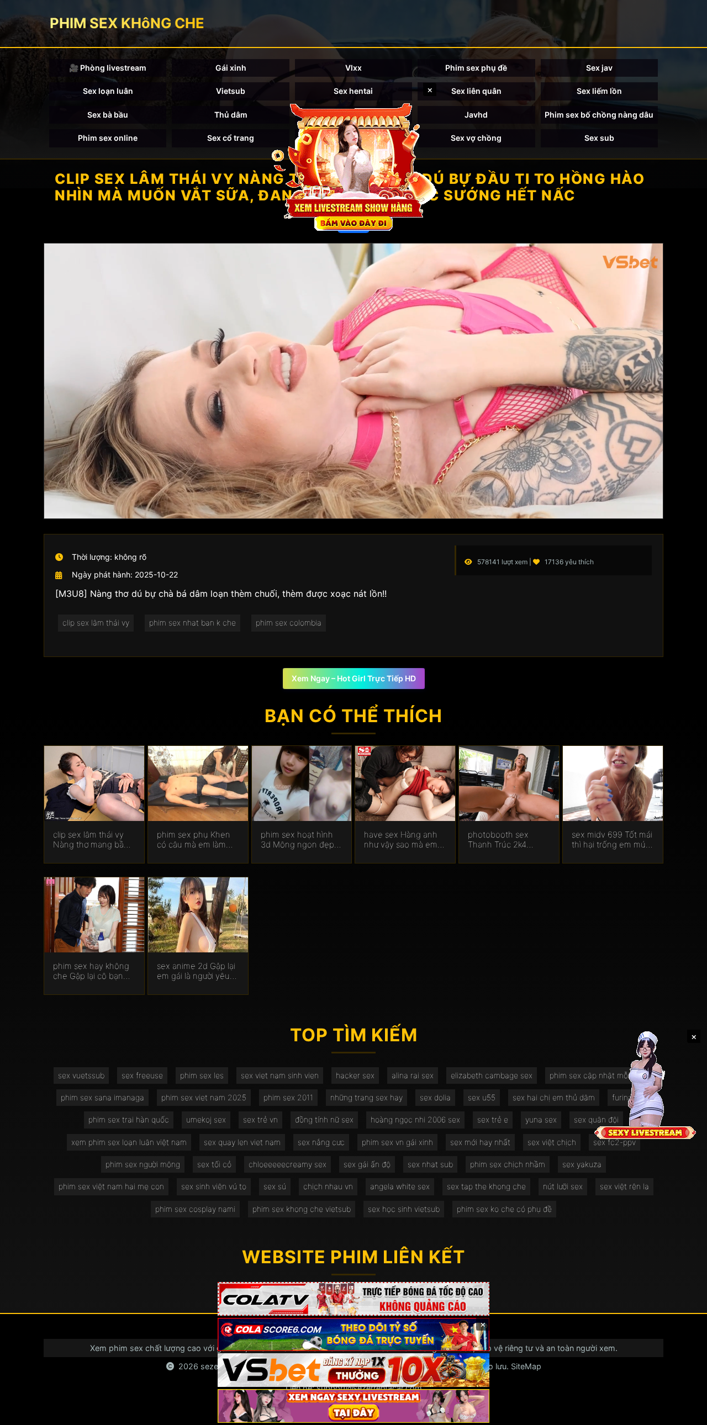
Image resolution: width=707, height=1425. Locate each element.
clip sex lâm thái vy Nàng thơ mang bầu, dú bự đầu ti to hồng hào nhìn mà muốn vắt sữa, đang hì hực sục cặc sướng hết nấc (92, 840)
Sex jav (599, 67)
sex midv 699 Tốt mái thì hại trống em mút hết (612, 840)
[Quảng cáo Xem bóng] (353, 1299)
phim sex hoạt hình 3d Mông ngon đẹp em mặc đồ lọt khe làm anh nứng (297, 840)
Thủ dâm (230, 114)
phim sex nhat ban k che (192, 622)
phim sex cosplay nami (195, 1209)
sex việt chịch (551, 1142)
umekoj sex (206, 1119)
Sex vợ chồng (476, 137)
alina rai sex (413, 1075)
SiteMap (526, 1366)
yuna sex (541, 1119)
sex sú (274, 1186)
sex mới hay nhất (480, 1142)
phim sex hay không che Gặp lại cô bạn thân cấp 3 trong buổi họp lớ (94, 971)
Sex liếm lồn (599, 91)
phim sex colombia (288, 622)
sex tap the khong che (486, 1186)
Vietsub (230, 91)
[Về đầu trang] (682, 1411)
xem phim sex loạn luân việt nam (129, 1142)
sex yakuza (582, 1164)
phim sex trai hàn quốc (128, 1119)
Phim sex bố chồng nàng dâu (599, 114)
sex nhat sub (430, 1164)
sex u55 (481, 1097)
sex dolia (435, 1097)
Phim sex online (108, 137)
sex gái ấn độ (367, 1164)
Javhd (476, 114)
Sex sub (599, 137)
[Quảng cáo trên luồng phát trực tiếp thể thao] (353, 1406)
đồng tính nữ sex (324, 1119)
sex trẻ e (492, 1119)
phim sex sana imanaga (102, 1097)
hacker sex (355, 1075)
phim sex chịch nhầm (507, 1164)
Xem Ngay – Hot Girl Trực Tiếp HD (354, 678)
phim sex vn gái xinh (397, 1142)
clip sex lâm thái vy (95, 622)
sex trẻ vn (260, 1119)
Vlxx (353, 67)
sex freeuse (142, 1075)
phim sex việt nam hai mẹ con (111, 1186)
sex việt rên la (624, 1186)
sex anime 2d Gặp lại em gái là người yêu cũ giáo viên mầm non (196, 971)
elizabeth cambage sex (491, 1075)
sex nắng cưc (321, 1142)
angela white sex (400, 1186)
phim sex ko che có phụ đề (504, 1209)
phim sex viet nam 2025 (203, 1097)
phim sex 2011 (288, 1097)
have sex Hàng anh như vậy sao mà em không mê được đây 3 (405, 840)
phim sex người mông (142, 1164)
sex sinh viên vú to (213, 1186)
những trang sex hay (366, 1097)
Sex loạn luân (108, 91)
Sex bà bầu (107, 114)
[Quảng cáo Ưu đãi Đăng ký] (353, 1335)
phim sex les (202, 1075)
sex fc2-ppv (614, 1142)
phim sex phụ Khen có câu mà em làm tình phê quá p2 (193, 840)
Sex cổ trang (230, 137)
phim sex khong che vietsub (301, 1209)
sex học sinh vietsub (404, 1209)
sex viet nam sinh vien (280, 1075)
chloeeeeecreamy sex (287, 1164)
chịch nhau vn (328, 1186)
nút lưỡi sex (563, 1186)
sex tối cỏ (214, 1164)
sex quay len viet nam (242, 1142)
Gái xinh (230, 67)
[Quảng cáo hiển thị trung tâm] (353, 165)
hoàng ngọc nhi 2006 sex (415, 1119)
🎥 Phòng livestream (107, 67)
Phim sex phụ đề (476, 67)
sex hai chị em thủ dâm (554, 1097)
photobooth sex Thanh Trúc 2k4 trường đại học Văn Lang (503, 840)
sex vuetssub (81, 1075)
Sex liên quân (476, 91)
